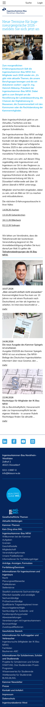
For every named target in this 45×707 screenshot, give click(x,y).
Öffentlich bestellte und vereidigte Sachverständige (18, 596)
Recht (5, 577)
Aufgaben (7, 539)
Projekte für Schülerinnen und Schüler (20, 661)
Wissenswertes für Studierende (17, 671)
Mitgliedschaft (9, 549)
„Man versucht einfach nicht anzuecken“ (22, 292)
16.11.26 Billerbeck (11, 220)
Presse (5, 686)
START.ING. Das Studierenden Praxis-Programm (20, 667)
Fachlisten (7, 648)
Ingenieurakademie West (14, 702)
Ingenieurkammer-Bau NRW (16, 533)
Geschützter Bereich (12, 631)
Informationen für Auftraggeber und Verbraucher (20, 637)
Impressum (7, 694)
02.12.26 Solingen (11, 225)
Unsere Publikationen (12, 555)
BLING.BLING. (9, 678)
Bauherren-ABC (10, 651)
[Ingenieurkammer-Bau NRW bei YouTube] (25, 444)
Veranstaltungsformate (13, 552)
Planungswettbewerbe (13, 581)
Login (40, 2)
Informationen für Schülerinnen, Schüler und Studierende (22, 657)
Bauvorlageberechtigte (13, 607)
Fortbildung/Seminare (13, 567)
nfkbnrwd (11, 473)
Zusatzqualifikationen (12, 627)
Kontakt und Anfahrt (12, 690)
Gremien (6, 543)
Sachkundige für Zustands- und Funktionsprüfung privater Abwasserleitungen (17, 614)
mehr (4, 309)
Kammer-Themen (11, 525)
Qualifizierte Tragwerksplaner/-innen (20, 604)
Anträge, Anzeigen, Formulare (17, 563)
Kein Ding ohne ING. (12, 529)
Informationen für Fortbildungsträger (20, 559)
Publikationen (9, 584)
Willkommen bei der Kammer (16, 536)
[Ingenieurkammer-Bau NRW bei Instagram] (35, 444)
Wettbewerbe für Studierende (17, 674)
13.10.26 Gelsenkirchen (13, 215)
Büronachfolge (9, 623)
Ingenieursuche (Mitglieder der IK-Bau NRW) (20, 643)
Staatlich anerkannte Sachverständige (20, 591)
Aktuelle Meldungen (12, 521)
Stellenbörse (8, 587)
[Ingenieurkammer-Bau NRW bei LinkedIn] (7, 444)
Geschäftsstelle (9, 546)
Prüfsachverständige (12, 601)
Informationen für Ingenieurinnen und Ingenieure (21, 573)
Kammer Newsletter (12, 682)
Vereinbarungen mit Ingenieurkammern (21, 620)
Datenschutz (8, 698)
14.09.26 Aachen (10, 209)
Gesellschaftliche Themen (15, 517)
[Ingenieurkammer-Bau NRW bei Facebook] (16, 444)
